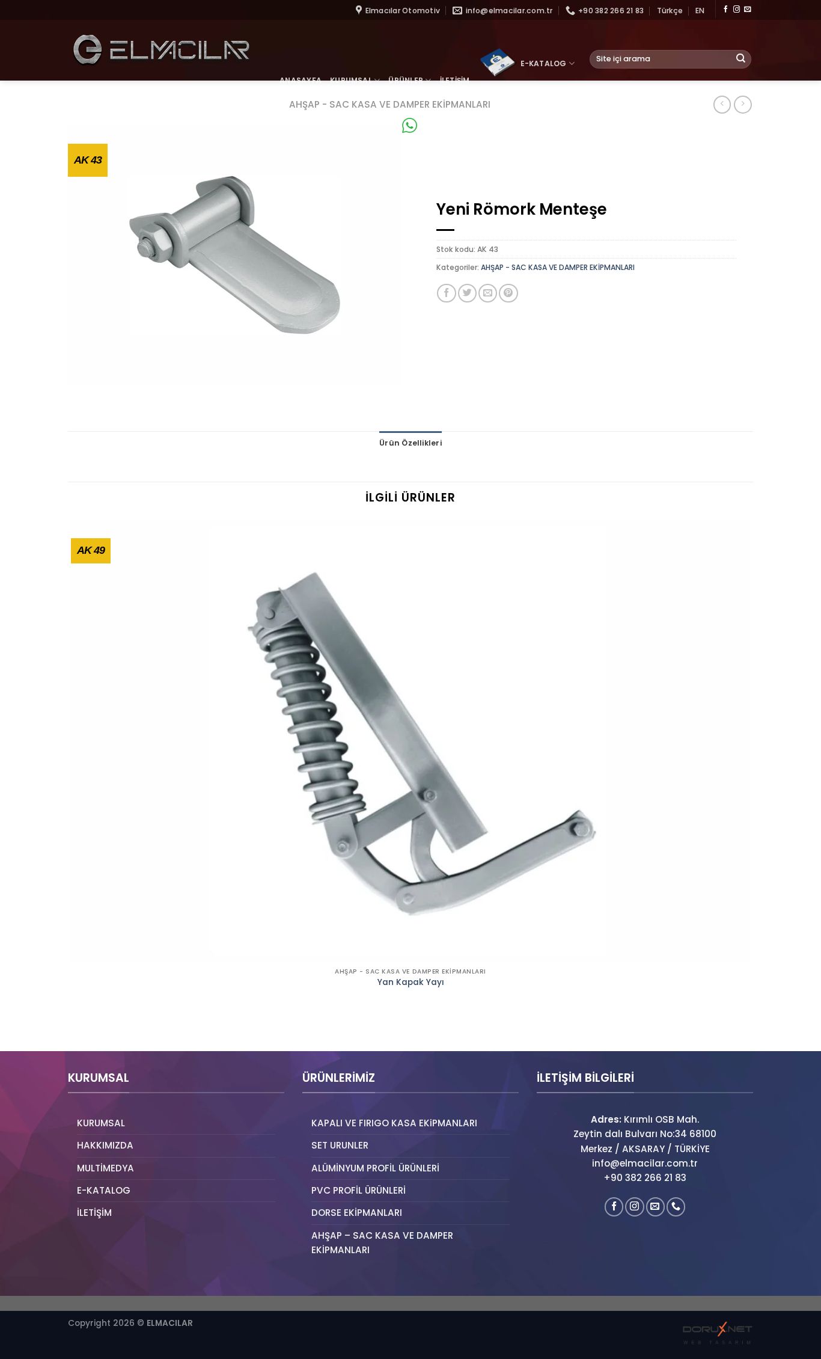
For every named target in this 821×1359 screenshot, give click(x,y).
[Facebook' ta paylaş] (446, 293)
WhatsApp (441, 125)
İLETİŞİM (455, 80)
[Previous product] (742, 105)
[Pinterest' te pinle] (508, 293)
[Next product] (722, 105)
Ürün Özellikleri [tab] (410, 443)
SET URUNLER (339, 1145)
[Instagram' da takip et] (736, 9)
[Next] (104, 1031)
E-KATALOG (543, 63)
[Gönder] (741, 59)
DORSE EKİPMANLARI (356, 1212)
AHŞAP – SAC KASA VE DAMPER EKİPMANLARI (382, 1242)
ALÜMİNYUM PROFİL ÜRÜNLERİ (375, 1168)
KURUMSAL (351, 80)
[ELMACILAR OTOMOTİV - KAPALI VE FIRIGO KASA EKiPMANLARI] (161, 50)
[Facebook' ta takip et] (725, 9)
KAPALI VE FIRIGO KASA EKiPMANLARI (394, 1123)
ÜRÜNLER (405, 80)
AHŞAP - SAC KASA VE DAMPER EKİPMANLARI (558, 267)
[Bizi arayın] (676, 1206)
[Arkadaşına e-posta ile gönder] (487, 293)
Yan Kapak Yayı (410, 982)
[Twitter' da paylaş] (467, 293)
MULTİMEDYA (105, 1168)
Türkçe (670, 10)
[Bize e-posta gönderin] (747, 9)
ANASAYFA (300, 80)
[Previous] (73, 1031)
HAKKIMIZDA (105, 1145)
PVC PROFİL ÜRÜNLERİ (358, 1190)
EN (699, 10)
